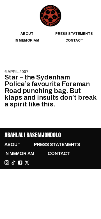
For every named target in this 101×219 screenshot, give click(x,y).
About (26, 33)
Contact (74, 40)
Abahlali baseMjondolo (32, 135)
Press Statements (74, 33)
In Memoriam (27, 40)
